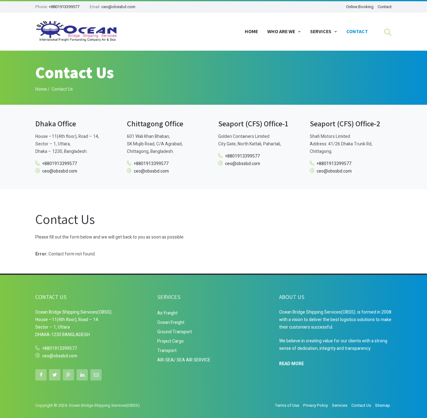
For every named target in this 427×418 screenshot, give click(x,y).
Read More (291, 363)
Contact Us (361, 405)
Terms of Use (287, 405)
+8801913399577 (64, 7)
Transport (167, 350)
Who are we (281, 31)
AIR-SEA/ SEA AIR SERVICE (183, 360)
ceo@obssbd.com (118, 7)
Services (320, 31)
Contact (385, 7)
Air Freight (167, 313)
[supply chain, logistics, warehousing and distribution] (77, 31)
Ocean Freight (170, 322)
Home (251, 31)
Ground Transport (174, 332)
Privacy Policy (315, 405)
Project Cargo (170, 341)
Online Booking (360, 7)
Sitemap (382, 405)
